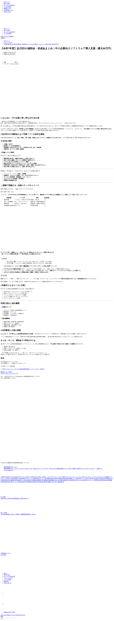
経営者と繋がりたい (11, 481)
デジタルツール (90, 477)
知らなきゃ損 (80, 480)
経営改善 (3, 481)
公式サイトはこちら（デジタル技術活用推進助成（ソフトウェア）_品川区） (23, 369)
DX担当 (16, 477)
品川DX (87, 478)
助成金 (64, 478)
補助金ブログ (7, 8)
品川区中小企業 (98, 478)
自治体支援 (35, 481)
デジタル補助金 (105, 477)
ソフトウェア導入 (80, 477)
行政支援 (40, 481)
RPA (35, 477)
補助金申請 (61, 481)
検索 (2, 616)
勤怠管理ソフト (80, 478)
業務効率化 (40, 480)
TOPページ (7, 2)
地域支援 (17, 480)
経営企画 (104, 480)
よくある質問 (7, 7)
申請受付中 (72, 480)
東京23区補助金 (32, 480)
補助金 (45, 481)
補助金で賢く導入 (52, 481)
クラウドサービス (52, 477)
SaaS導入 (39, 477)
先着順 (60, 478)
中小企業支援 (13, 478)
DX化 (12, 477)
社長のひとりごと (89, 480)
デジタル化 (98, 477)
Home (5, 573)
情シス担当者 (24, 480)
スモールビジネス (70, 477)
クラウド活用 (61, 477)
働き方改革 (54, 478)
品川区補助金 (11, 480)
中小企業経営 (21, 478)
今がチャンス (29, 478)
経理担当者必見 (21, 481)
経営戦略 (109, 480)
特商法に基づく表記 (9, 612)
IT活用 (32, 477)
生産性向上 (66, 480)
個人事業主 (48, 478)
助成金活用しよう (71, 478)
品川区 (92, 478)
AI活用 (3, 477)
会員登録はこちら (9, 10)
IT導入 (28, 477)
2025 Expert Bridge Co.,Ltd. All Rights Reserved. (13, 615)
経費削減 (29, 481)
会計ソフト (41, 478)
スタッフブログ (14, 63)
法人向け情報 (59, 480)
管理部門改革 (98, 480)
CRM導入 (7, 477)
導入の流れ (7, 3)
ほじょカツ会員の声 (9, 5)
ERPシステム (22, 477)
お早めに (44, 477)
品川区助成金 (106, 478)
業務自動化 (52, 480)
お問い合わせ (7, 11)
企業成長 (35, 478)
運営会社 (6, 581)
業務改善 (46, 480)
